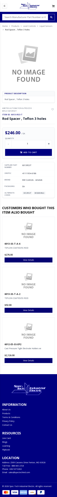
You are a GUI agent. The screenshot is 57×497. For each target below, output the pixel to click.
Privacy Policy (8, 421)
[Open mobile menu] (4, 6)
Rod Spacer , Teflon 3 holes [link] (17, 29)
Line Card (6, 438)
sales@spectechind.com (19, 472)
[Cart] (53, 6)
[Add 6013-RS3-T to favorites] (52, 109)
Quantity (9, 138)
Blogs (4, 442)
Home (5, 26)
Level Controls (29, 26)
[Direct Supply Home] (29, 6)
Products (15, 26)
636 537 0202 (16, 469)
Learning (6, 446)
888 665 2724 (18, 465)
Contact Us (7, 425)
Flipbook (6, 449)
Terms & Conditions (11, 417)
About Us (6, 409)
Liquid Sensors (45, 26)
